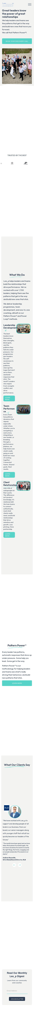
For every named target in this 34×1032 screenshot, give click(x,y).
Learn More (17, 683)
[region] (17, 835)
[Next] (19, 865)
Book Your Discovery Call (17, 41)
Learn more (7, 398)
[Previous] (14, 865)
